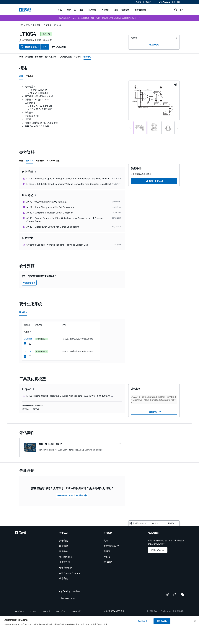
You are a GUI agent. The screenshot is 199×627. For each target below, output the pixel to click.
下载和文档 (152, 412)
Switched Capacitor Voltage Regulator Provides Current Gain (57, 244)
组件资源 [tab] (40, 160)
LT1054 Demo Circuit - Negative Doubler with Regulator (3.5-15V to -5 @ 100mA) (68, 395)
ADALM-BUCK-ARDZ (50, 443)
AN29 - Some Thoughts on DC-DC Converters (50, 207)
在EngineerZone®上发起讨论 (70, 495)
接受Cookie (162, 621)
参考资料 (29, 56)
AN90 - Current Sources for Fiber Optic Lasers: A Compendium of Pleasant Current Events (64, 220)
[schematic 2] (154, 127)
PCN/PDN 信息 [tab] (53, 160)
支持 (106, 540)
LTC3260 (28, 351)
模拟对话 (108, 562)
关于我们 (63, 540)
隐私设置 (46, 611)
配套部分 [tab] (23, 312)
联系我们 (63, 578)
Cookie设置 (76, 611)
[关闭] (195, 621)
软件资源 (39, 56)
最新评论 (87, 56)
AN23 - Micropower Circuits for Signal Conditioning (52, 226)
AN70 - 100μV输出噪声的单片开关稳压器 (46, 201)
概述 (21, 56)
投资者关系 (64, 562)
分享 (156, 523)
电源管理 (36, 25)
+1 (43, 47)
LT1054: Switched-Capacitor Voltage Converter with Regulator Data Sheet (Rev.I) (67, 178)
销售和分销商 (65, 567)
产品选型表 (61, 47)
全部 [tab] (21, 160)
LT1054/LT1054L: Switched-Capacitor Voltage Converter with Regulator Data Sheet (68, 184)
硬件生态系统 (50, 56)
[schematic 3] (168, 127)
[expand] (119, 443)
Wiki (106, 556)
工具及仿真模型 (65, 56)
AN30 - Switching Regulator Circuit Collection (49, 212)
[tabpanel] (72, 108)
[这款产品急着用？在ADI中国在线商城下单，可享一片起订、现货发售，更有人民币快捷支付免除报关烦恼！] (99, 18)
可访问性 (33, 611)
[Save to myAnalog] (30, 343)
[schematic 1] (139, 127)
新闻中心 (63, 551)
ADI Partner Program (69, 573)
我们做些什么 (65, 556)
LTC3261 (28, 339)
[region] (99, 621)
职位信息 (63, 546)
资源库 (107, 551)
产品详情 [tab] (29, 76)
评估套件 (77, 56)
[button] (42, 25)
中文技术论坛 (110, 546)
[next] (178, 127)
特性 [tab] (21, 76)
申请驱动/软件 (29, 283)
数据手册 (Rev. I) (32, 47)
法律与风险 (20, 611)
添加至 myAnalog (139, 523)
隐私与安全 (60, 611)
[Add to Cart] (25, 343)
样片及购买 (154, 44)
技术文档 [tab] (29, 160)
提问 (172, 523)
